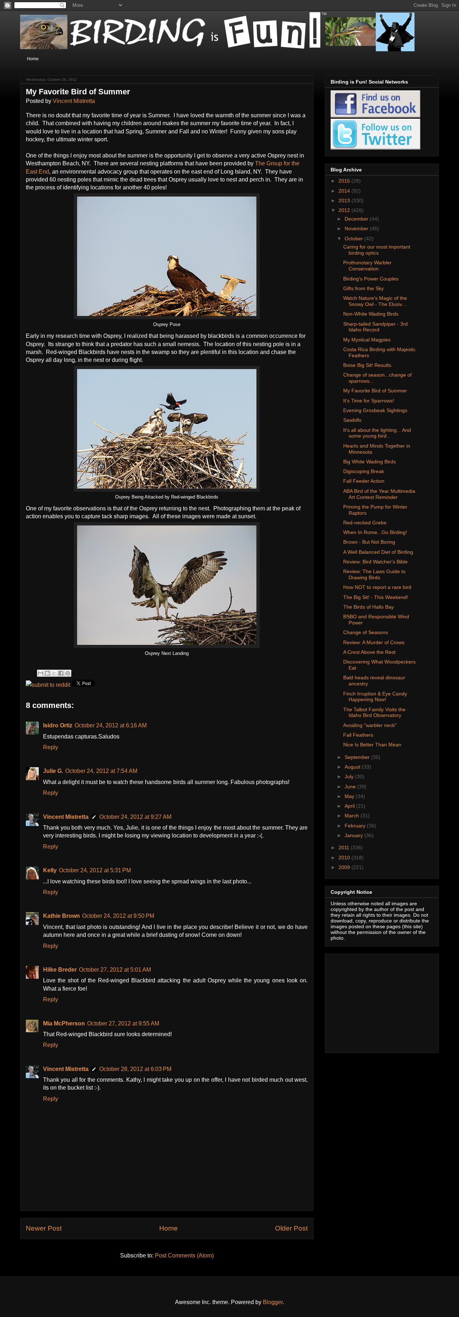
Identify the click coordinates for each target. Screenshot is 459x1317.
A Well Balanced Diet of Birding (378, 552)
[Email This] (40, 673)
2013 (345, 200)
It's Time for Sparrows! (368, 400)
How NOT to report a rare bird (377, 587)
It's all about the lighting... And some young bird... (377, 433)
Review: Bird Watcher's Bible (375, 562)
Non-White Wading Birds (370, 314)
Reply (50, 747)
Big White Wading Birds (369, 461)
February (356, 826)
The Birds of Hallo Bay (368, 607)
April (350, 806)
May (350, 796)
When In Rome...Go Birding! (375, 532)
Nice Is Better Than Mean (372, 744)
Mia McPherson (64, 1023)
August (353, 767)
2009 (345, 867)
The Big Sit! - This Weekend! (375, 597)
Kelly (50, 870)
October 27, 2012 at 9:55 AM (123, 1023)
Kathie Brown (61, 916)
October (354, 238)
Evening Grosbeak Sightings (375, 410)
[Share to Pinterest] (67, 673)
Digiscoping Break (363, 471)
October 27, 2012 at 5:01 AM (115, 970)
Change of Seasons (365, 632)
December (357, 219)
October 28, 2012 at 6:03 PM (135, 1069)
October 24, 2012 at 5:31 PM (95, 870)
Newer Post (44, 1228)
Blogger (273, 1302)
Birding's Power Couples (370, 279)
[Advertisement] (375, 1001)
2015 (345, 181)
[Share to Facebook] (61, 673)
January (354, 835)
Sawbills (352, 420)
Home (33, 58)
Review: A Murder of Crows (373, 642)
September (358, 757)
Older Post (291, 1228)
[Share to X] (54, 673)
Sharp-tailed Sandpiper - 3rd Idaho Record (375, 327)
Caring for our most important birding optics (376, 250)
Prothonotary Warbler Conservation (367, 266)
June (351, 786)
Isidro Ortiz (57, 725)
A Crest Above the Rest (369, 652)
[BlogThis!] (47, 673)
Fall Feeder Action (363, 481)
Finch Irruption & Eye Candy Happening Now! (375, 697)
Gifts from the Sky (363, 288)
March (352, 815)
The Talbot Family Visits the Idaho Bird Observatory (374, 712)
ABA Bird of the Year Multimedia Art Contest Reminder (379, 494)
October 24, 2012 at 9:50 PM (118, 916)
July (350, 776)
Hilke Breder (60, 970)
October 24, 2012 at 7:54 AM (101, 771)
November (357, 228)
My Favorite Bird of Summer (375, 390)
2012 (345, 210)
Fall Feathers (358, 735)
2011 (345, 847)
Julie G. (53, 771)
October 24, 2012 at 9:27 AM (135, 817)
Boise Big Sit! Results (367, 365)
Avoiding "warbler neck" (370, 725)
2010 (345, 857)
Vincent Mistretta (74, 101)
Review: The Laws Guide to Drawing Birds (374, 574)
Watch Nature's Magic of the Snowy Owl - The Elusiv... (375, 301)
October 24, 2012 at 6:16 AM (111, 725)
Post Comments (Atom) (184, 1255)
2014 (345, 191)
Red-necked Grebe (365, 522)
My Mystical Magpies (367, 340)
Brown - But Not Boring (369, 542)
